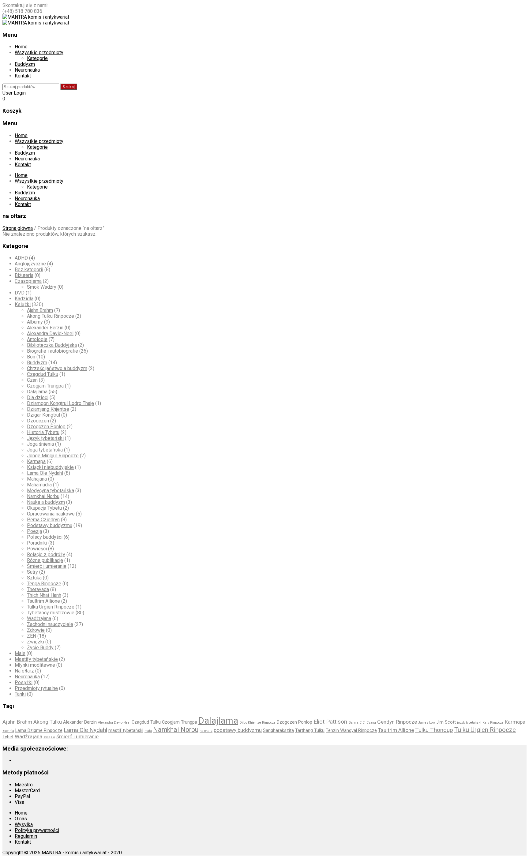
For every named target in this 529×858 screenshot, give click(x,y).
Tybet (7, 737)
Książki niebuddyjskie (50, 467)
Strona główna (17, 228)
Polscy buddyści (44, 537)
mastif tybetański (125, 730)
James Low (426, 723)
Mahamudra (39, 485)
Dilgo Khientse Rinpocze (257, 723)
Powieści (37, 549)
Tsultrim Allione (43, 601)
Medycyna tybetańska (50, 490)
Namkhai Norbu (43, 496)
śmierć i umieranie (77, 736)
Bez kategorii (29, 269)
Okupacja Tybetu (44, 508)
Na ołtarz (24, 671)
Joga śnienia (40, 444)
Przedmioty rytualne (36, 688)
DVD (19, 293)
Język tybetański (45, 438)
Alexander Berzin (45, 328)
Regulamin (26, 836)
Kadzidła (24, 299)
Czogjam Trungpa (45, 386)
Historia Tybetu (43, 432)
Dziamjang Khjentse (48, 409)
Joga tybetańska (45, 450)
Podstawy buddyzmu (49, 525)
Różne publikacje (45, 560)
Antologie (37, 339)
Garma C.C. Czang (362, 723)
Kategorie (37, 58)
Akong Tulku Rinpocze (50, 316)
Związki (35, 642)
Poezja (34, 531)
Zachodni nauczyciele (50, 624)
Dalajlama (37, 392)
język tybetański (469, 723)
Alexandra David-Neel (50, 333)
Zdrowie (36, 630)
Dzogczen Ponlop (46, 426)
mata (148, 731)
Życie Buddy (40, 647)
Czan (32, 380)
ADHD (21, 258)
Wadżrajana (39, 618)
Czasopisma (28, 281)
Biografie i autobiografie (52, 351)
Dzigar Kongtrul (43, 415)
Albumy (35, 322)
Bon (31, 357)
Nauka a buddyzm (46, 502)
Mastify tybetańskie (36, 659)
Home (21, 47)
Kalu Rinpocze (493, 723)
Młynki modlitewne (35, 665)
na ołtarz (206, 731)
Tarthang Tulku (310, 730)
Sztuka (34, 578)
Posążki (23, 682)
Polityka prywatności (37, 830)
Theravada (38, 589)
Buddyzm (25, 64)
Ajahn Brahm (40, 310)
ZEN (31, 636)
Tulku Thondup (434, 729)
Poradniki (37, 543)
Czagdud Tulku (42, 374)
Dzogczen (38, 421)
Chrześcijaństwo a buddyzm (57, 368)
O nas (21, 819)
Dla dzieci (37, 397)
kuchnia (8, 731)
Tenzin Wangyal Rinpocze (351, 730)
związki (49, 737)
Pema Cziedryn (43, 520)
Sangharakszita (278, 730)
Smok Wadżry (41, 287)
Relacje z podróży (46, 554)
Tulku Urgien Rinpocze (50, 607)
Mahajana (37, 479)
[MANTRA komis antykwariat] (35, 17)
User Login (14, 93)
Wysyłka (24, 824)
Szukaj (69, 86)
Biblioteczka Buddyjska (52, 345)
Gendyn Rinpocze (397, 722)
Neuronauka (27, 70)
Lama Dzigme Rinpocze (38, 730)
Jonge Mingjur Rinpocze (53, 456)
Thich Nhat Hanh (44, 595)
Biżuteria (24, 275)
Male (20, 653)
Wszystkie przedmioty (39, 52)
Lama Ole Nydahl (45, 473)
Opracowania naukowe (51, 514)
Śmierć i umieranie (46, 566)
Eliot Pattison (330, 721)
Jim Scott (446, 722)
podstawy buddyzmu (238, 730)
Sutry (32, 572)
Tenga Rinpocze (44, 583)
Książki (23, 304)
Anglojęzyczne (30, 264)
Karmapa (36, 461)
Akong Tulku (47, 722)
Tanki (20, 694)
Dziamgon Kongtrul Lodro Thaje (60, 403)
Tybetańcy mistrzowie (50, 613)
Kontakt (23, 76)
